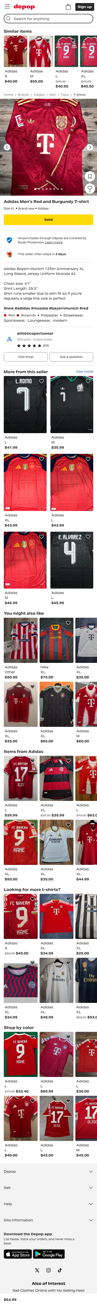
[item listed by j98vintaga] (56, 980)
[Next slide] (90, 147)
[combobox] (48, 18)
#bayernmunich (64, 308)
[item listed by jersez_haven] (56, 778)
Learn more (54, 242)
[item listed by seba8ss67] (21, 1118)
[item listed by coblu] (56, 704)
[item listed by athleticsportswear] (25, 404)
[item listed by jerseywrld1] (21, 640)
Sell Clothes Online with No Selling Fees (49, 1290)
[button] (55, 345)
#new (9, 308)
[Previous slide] (7, 147)
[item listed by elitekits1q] (21, 1054)
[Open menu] (7, 6)
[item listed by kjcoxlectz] (56, 1054)
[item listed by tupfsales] (56, 640)
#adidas (23, 308)
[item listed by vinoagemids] (56, 842)
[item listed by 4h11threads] (21, 980)
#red (84, 308)
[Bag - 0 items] (68, 7)
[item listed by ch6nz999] (21, 778)
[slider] (48, 147)
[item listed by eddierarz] (21, 842)
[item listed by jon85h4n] (21, 704)
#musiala (40, 308)
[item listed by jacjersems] (21, 916)
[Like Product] (22, 40)
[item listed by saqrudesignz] (56, 916)
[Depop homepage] (24, 7)
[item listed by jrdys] (56, 1118)
